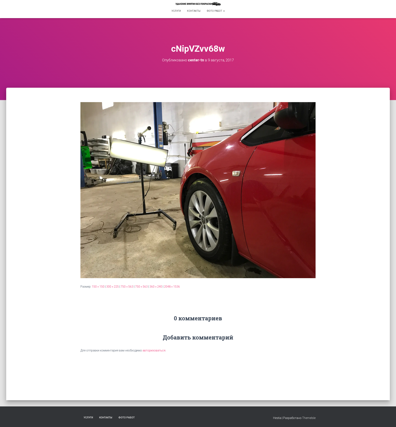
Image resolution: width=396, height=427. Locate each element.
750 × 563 (127, 286)
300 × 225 (112, 286)
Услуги (176, 10)
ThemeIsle (309, 418)
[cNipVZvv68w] (198, 189)
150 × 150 (98, 286)
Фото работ (215, 10)
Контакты (193, 10)
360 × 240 (156, 286)
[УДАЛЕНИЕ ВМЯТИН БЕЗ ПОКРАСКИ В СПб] (198, 4)
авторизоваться (154, 350)
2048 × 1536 (172, 286)
